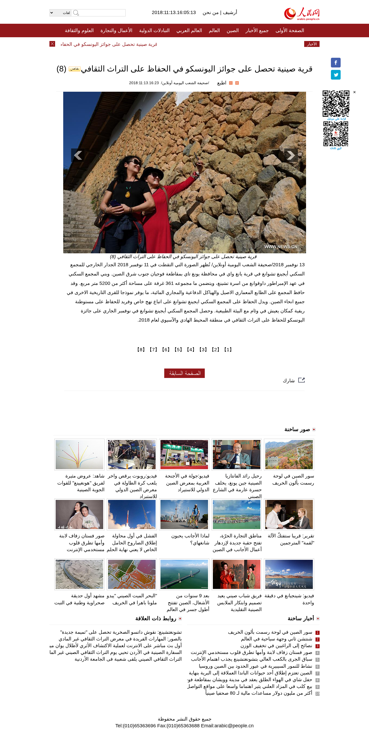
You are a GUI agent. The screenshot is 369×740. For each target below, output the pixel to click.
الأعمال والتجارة (116, 30)
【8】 (141, 349)
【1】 (228, 349)
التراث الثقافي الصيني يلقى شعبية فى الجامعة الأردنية (128, 659)
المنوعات (204, 44)
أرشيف (229, 12)
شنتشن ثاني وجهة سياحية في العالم (276, 639)
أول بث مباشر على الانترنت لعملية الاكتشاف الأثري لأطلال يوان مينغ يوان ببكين (103, 645)
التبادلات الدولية (154, 30)
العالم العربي (189, 30)
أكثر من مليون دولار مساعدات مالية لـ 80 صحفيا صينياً (258, 693)
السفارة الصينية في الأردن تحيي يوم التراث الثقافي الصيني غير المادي (112, 652)
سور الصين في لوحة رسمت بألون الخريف (270, 632)
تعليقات (180, 44)
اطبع (221, 83)
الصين (233, 30)
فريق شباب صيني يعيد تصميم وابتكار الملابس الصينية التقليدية (239, 602)
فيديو (161, 44)
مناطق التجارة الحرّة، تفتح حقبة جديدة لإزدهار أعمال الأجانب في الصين (237, 542)
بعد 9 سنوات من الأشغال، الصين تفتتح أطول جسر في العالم (188, 602)
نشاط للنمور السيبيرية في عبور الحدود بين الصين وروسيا (255, 666)
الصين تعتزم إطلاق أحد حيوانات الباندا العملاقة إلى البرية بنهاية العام (245, 673)
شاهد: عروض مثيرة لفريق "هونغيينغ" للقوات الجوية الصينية (81, 482)
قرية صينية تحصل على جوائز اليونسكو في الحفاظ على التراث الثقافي (97, 44)
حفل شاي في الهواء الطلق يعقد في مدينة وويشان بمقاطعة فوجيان (245, 679)
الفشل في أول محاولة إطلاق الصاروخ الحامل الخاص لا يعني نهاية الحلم (132, 542)
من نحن (211, 12)
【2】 (215, 349)
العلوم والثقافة (79, 30)
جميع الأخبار (257, 30)
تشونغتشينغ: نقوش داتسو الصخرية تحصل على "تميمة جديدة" (121, 632)
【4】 (191, 349)
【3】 (203, 349)
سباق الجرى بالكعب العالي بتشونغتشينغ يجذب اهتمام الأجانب (251, 659)
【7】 (153, 349)
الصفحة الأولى (290, 30)
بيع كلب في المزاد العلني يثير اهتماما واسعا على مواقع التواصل (249, 686)
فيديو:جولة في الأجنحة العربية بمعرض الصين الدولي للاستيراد (187, 482)
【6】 (166, 349)
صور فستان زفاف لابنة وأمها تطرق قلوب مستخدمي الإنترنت (82, 542)
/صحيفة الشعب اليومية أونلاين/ (185, 83)
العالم (214, 30)
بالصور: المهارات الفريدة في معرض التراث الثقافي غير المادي (120, 639)
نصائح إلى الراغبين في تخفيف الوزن (276, 645)
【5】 (178, 349)
